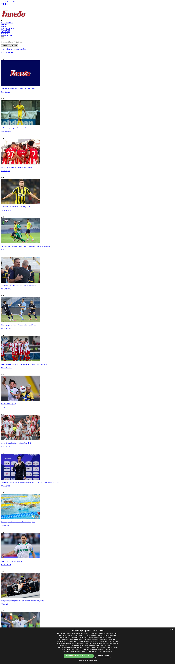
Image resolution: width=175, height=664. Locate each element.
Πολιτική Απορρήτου (106, 651)
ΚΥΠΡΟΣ (4, 24)
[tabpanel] (87, 342)
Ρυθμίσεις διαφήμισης (90, 649)
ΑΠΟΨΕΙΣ (4, 33)
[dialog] (87, 645)
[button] (87, 660)
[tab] (6, 46)
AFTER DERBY (6, 35)
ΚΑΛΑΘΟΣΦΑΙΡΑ (7, 28)
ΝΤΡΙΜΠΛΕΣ (5, 32)
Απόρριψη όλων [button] (103, 656)
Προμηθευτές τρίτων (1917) (85, 641)
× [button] (172, 630)
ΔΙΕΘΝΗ (4, 26)
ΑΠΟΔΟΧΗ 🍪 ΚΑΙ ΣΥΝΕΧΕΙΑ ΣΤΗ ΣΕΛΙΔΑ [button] (78, 656)
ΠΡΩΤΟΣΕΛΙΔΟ (7, 2)
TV (14, 2)
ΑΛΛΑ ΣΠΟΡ (5, 30)
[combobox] (170, 630)
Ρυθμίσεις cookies (94, 651)
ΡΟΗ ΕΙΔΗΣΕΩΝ (7, 23)
